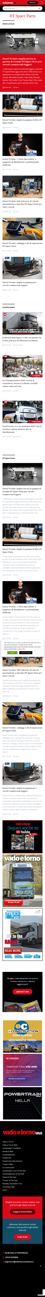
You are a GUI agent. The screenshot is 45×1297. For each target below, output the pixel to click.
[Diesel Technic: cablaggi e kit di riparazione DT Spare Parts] (22, 229)
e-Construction (8, 1167)
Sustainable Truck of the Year (14, 1171)
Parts (16, 87)
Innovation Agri (9, 1187)
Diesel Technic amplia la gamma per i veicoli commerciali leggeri (20, 283)
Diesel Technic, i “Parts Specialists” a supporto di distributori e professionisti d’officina (21, 162)
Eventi (17, 391)
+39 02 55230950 (11, 1257)
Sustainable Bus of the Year (13, 1174)
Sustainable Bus (9, 1155)
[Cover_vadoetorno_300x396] (22, 880)
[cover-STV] (22, 934)
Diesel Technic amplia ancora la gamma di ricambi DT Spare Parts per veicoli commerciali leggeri (22, 61)
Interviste (18, 437)
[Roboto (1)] (22, 836)
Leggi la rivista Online (22, 1212)
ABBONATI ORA (22, 992)
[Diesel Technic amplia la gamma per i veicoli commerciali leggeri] (22, 268)
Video (21, 345)
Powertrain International (12, 1161)
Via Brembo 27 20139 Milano (16, 1253)
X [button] (40, 643)
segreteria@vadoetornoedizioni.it (19, 1262)
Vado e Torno (8, 1142)
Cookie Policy (21, 649)
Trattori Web (8, 1164)
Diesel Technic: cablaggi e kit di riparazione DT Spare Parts (22, 244)
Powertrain (7, 1158)
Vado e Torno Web (10, 1145)
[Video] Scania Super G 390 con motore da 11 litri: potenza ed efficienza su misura (22, 339)
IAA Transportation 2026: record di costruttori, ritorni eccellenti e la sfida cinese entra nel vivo (20, 383)
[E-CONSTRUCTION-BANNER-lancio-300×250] (22, 1036)
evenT (5, 1190)
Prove (17, 345)
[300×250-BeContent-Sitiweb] (22, 1070)
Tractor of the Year (10, 1180)
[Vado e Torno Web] (9, 3)
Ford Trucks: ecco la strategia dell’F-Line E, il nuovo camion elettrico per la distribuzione (22, 429)
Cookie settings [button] (26, 653)
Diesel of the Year (9, 1177)
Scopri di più (22, 1237)
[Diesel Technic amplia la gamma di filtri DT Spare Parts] (22, 105)
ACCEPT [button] (12, 653)
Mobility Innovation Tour (12, 1183)
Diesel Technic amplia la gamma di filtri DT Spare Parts (22, 121)
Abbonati (33, 2)
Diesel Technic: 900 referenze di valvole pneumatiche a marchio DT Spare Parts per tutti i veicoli (22, 204)
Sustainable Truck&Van (12, 1148)
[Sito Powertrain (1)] (22, 1103)
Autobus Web (8, 1151)
